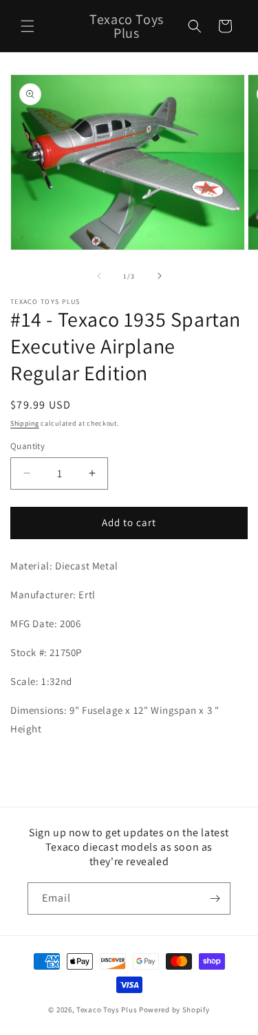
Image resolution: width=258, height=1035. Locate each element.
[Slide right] (159, 276)
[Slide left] (99, 276)
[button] (27, 26)
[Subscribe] (215, 898)
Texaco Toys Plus (106, 1009)
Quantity (27, 446)
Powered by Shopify (174, 1009)
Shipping (24, 423)
